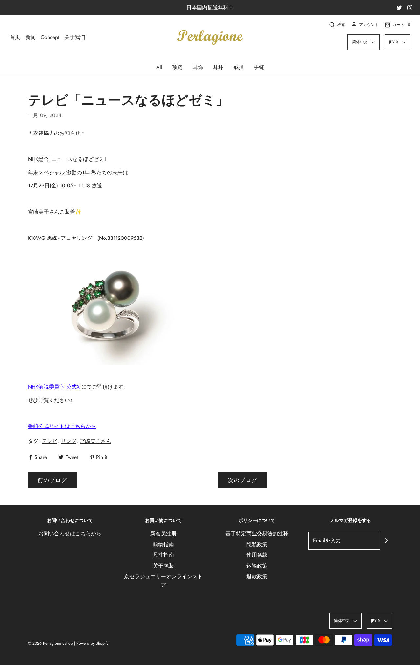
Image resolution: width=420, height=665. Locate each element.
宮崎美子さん (95, 441)
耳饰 (198, 67)
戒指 (238, 67)
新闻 (30, 37)
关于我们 (74, 37)
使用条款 (256, 555)
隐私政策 (256, 544)
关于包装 (163, 566)
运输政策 (256, 566)
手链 (259, 67)
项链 (177, 67)
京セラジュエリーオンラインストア (163, 581)
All (159, 67)
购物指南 (163, 544)
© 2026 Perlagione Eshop (50, 643)
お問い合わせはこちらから (69, 533)
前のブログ (52, 480)
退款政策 (256, 576)
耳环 (218, 67)
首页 (15, 37)
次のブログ (243, 480)
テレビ (49, 441)
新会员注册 (163, 533)
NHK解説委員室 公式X (54, 387)
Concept (50, 37)
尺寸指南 (163, 555)
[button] (363, 42)
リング (68, 441)
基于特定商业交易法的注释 (256, 533)
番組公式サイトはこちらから (62, 426)
